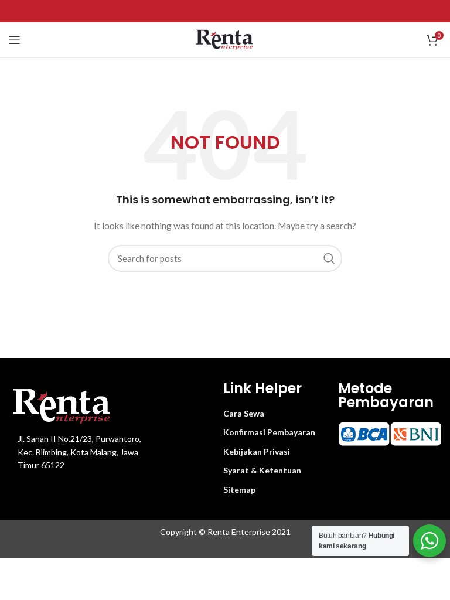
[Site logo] (225, 39)
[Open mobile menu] (14, 40)
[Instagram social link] (225, 11)
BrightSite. (264, 545)
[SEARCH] (328, 258)
